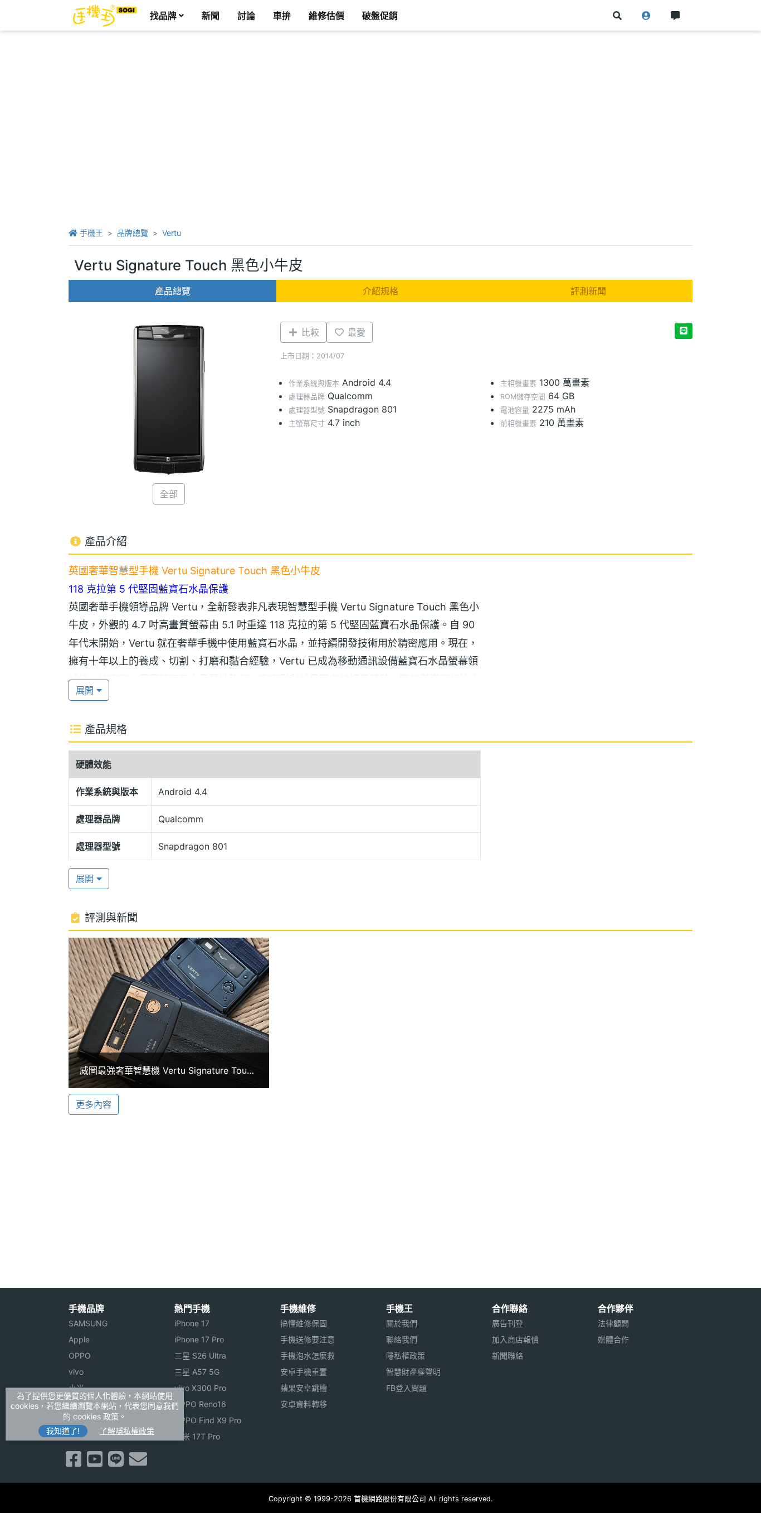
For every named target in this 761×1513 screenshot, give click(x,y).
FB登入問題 (406, 1388)
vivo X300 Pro (200, 1388)
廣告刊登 (507, 1323)
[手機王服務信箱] (138, 1462)
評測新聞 (588, 291)
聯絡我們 (401, 1339)
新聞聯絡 (507, 1355)
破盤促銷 (380, 15)
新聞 (210, 15)
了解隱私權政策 (127, 1431)
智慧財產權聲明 (413, 1371)
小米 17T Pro (197, 1436)
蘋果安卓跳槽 (303, 1388)
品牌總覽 (132, 232)
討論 (246, 15)
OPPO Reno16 (200, 1404)
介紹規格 (380, 291)
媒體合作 (613, 1339)
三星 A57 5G (196, 1371)
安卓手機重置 (303, 1371)
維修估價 (326, 15)
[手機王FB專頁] (73, 1462)
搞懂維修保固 (303, 1323)
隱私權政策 (405, 1355)
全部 (169, 494)
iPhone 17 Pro (199, 1339)
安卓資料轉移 (303, 1404)
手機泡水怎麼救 (307, 1355)
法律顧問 (613, 1323)
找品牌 (163, 15)
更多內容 (93, 1104)
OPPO (80, 1355)
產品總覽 (173, 291)
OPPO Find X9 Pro (207, 1420)
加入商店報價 (515, 1339)
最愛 (355, 332)
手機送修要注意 (307, 1339)
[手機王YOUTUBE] (95, 1462)
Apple (79, 1339)
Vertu (171, 232)
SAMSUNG (88, 1323)
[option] (169, 1013)
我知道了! (63, 1431)
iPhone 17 (191, 1323)
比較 (309, 332)
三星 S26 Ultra (200, 1355)
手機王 (90, 232)
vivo (76, 1371)
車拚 (282, 15)
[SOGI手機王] (104, 16)
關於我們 (401, 1323)
